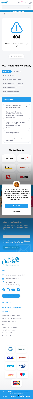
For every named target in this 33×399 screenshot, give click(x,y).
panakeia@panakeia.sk (12, 278)
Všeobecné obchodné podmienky (11, 315)
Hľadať (29, 7)
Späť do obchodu (17, 56)
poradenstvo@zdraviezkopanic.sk (15, 275)
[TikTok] (18, 289)
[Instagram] (8, 289)
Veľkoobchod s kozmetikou (9, 327)
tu (22, 200)
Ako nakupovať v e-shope (9, 321)
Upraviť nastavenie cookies (16, 393)
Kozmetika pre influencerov (9, 333)
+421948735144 (10, 282)
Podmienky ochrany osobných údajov (12, 318)
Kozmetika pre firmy (7, 336)
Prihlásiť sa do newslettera (11, 247)
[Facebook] (3, 289)
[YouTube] (13, 289)
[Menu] (30, 2)
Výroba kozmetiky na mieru (9, 330)
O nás (3, 324)
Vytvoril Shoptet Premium (9, 396)
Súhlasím (17, 206)
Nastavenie (16, 211)
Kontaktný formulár (11, 296)
